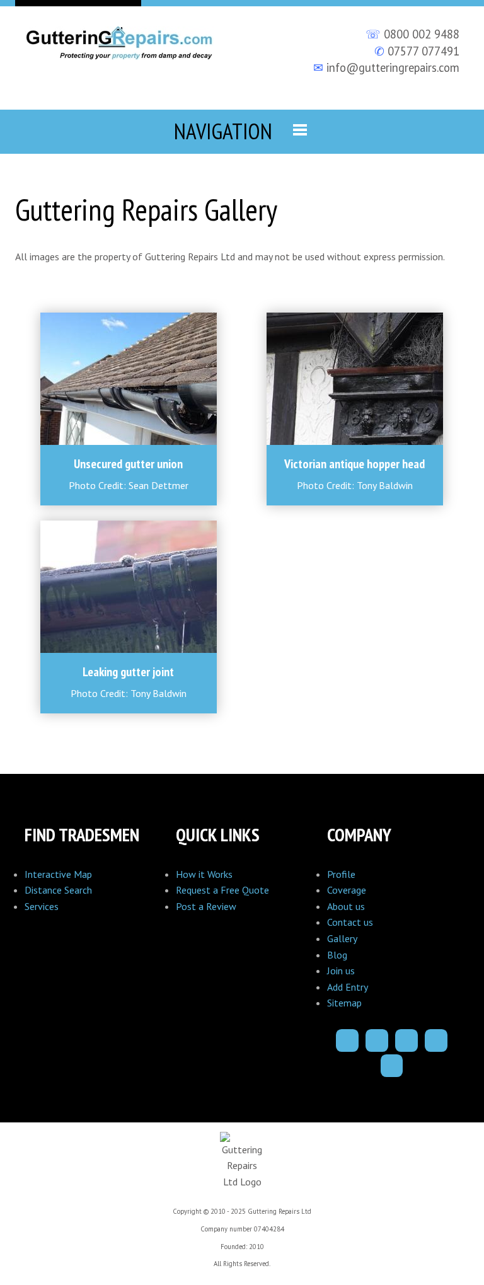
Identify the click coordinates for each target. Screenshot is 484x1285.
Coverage (346, 890)
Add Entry (347, 987)
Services (42, 906)
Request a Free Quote (222, 890)
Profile (341, 874)
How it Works (204, 874)
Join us (341, 970)
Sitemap (344, 1002)
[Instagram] (377, 1040)
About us (346, 906)
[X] (406, 1040)
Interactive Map (58, 874)
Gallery (342, 938)
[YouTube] (392, 1065)
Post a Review (206, 906)
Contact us (350, 922)
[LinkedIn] (436, 1040)
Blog (337, 954)
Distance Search (58, 890)
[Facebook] (347, 1040)
